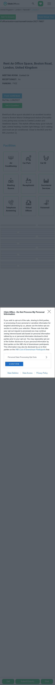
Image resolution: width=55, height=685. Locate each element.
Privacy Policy (42, 373)
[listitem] (27, 357)
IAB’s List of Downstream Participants (30, 350)
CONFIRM (14, 364)
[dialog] (27, 342)
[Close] (50, 312)
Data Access (27, 373)
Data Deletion (13, 373)
